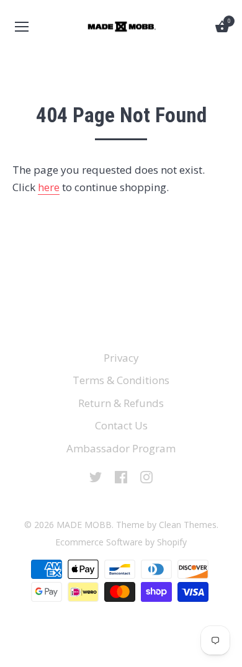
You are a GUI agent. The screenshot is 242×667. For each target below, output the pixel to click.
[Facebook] (121, 476)
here (49, 187)
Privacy (121, 358)
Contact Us (121, 425)
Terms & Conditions (121, 380)
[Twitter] (95, 476)
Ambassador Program (121, 448)
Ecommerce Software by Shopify (121, 542)
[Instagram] (146, 476)
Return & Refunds (121, 403)
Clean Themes (188, 524)
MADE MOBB (84, 524)
